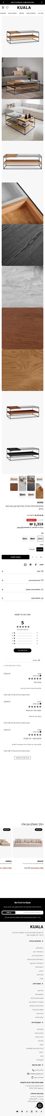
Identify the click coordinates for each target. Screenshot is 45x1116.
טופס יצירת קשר (38, 1077)
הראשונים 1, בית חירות (37, 1096)
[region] (25, 633)
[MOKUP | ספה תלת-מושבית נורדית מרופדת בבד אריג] (28, 842)
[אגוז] (25, 539)
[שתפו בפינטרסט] (31, 565)
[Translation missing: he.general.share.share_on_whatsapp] (25, 565)
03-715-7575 (39, 1070)
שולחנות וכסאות (30, 13)
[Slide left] (41, 2)
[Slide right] (3, 2)
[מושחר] (33, 539)
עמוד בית (40, 13)
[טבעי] (40, 539)
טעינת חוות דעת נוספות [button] (22, 758)
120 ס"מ (32, 549)
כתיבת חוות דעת (22, 650)
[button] (9, 695)
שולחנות (21, 13)
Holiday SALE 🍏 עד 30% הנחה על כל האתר (22, 2)
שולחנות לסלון (12, 13)
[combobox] (12, 666)
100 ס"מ (39, 549)
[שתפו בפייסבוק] (36, 565)
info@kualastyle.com (36, 1074)
